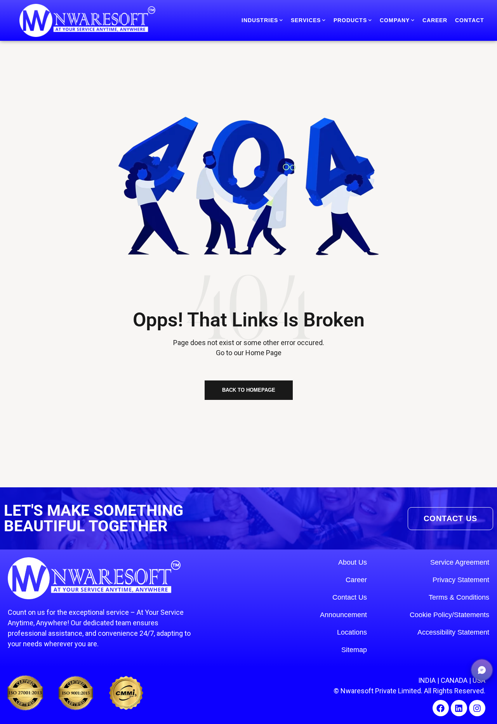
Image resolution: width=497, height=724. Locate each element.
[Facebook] (441, 708)
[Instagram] (477, 708)
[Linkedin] (459, 708)
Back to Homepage (248, 390)
